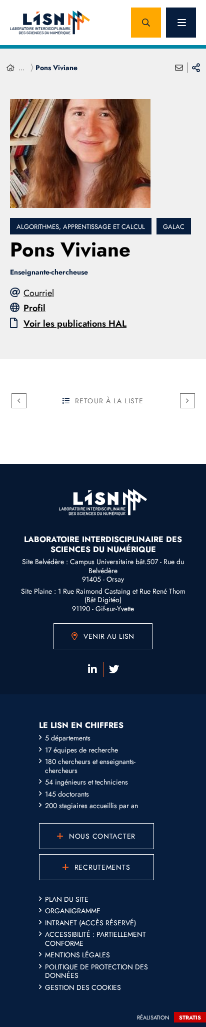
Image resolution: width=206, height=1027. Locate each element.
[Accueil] (10, 68)
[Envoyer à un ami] (179, 68)
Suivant (187, 400)
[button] (146, 23)
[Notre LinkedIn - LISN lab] (92, 669)
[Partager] (196, 68)
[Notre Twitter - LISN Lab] (114, 669)
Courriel (39, 293)
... (21, 68)
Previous (19, 400)
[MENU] (181, 23)
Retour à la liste (109, 401)
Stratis (190, 1017)
